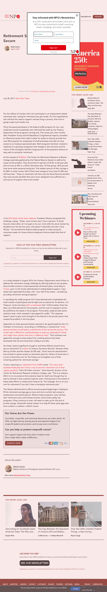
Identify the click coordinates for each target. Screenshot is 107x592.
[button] (77, 15)
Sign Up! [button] (53, 47)
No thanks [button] (53, 52)
